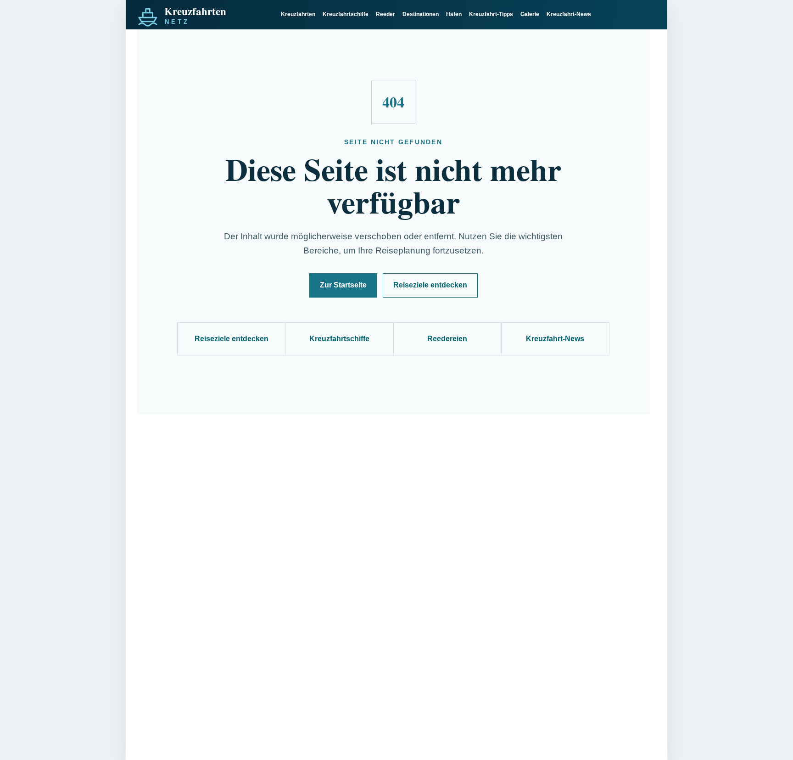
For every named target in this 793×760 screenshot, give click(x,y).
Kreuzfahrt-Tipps (491, 14)
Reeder (385, 14)
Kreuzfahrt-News (569, 14)
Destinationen (420, 14)
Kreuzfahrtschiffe (346, 14)
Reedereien (447, 339)
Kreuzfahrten (298, 14)
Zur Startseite (343, 285)
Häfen (454, 14)
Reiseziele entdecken (430, 285)
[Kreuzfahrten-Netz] (204, 15)
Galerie (529, 14)
